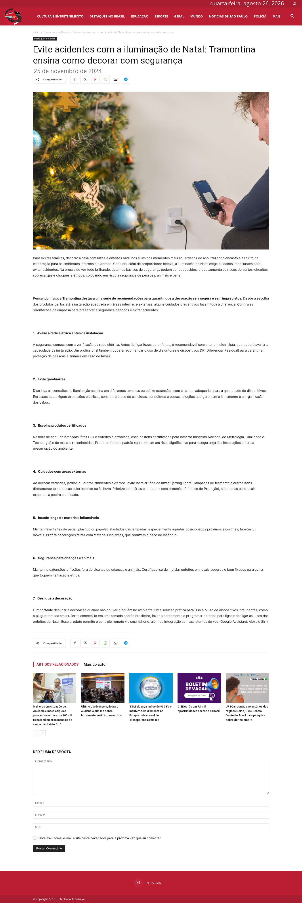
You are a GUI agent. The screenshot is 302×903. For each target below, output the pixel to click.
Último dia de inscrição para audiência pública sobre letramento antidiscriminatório (101, 711)
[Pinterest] (95, 79)
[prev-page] (35, 733)
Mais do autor (95, 664)
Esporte (161, 16)
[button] (292, 17)
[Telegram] (125, 79)
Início (36, 32)
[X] (84, 79)
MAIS (277, 16)
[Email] (115, 79)
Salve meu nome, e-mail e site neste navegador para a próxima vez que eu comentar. (99, 838)
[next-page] (43, 733)
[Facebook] (74, 79)
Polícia (260, 16)
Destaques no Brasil (107, 16)
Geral (179, 16)
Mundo (196, 16)
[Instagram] (294, 3)
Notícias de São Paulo (228, 16)
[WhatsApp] (105, 79)
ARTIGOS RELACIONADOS (57, 664)
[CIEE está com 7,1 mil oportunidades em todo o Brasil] (199, 688)
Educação (139, 16)
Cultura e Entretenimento (60, 16)
